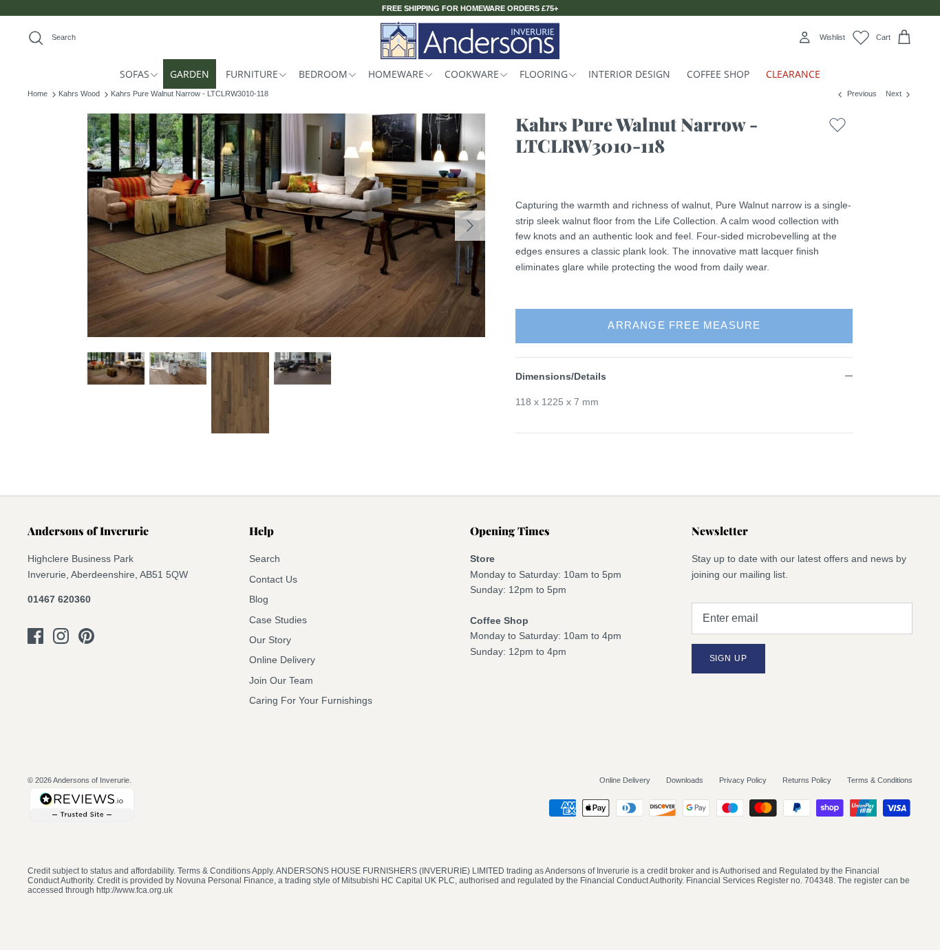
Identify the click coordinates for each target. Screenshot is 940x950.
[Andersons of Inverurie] (470, 40)
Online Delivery (282, 659)
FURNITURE (252, 73)
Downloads (684, 780)
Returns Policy (806, 780)
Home (37, 93)
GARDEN (189, 73)
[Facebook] (35, 636)
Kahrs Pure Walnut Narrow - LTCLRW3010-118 (189, 93)
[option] (286, 226)
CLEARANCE (793, 73)
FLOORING (544, 73)
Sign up (728, 658)
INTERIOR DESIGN (629, 73)
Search (264, 558)
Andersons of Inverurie (91, 780)
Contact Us (273, 579)
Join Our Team (281, 680)
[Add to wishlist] (837, 138)
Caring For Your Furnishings (310, 700)
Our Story (270, 639)
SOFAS (134, 73)
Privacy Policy (743, 780)
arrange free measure (684, 325)
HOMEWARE (396, 73)
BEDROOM (323, 73)
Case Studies (278, 619)
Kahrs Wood (79, 93)
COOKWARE (472, 73)
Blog (258, 599)
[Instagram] (61, 636)
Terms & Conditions (879, 780)
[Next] (470, 225)
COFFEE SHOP (718, 73)
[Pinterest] (86, 636)
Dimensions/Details (560, 376)
